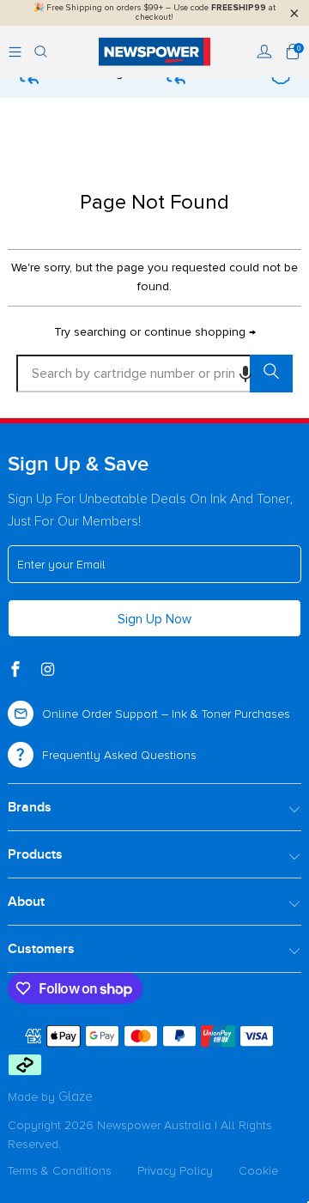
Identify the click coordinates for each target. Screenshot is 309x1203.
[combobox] (154, 373)
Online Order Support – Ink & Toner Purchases (166, 714)
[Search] (40, 51)
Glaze (75, 1096)
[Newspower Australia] (154, 51)
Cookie (258, 1171)
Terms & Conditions (60, 1171)
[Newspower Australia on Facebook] (17, 670)
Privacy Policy (175, 1171)
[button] (245, 373)
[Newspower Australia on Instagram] (49, 670)
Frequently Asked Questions (119, 755)
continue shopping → (200, 332)
